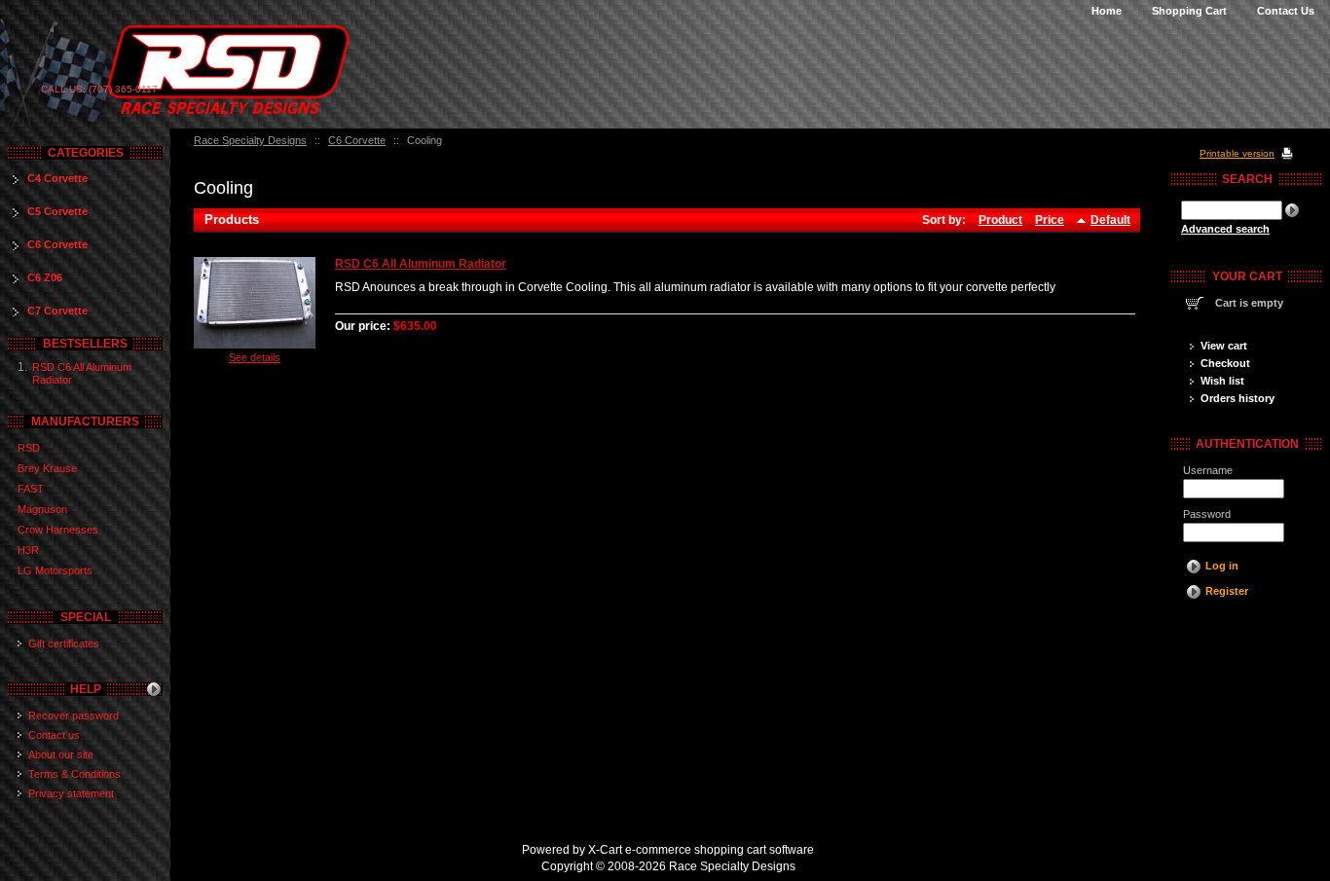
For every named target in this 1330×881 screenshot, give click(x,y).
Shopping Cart (1189, 11)
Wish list (1222, 380)
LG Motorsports (55, 570)
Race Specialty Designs (250, 140)
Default (1110, 220)
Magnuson (42, 509)
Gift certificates (63, 643)
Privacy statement (71, 793)
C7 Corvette (57, 310)
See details (254, 357)
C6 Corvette (357, 140)
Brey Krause (47, 468)
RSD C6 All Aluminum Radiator (420, 264)
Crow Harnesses (58, 529)
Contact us (54, 735)
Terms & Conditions (74, 774)
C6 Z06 (44, 277)
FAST (31, 489)
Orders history (1238, 398)
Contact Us (1285, 11)
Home (1106, 11)
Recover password (73, 715)
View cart (1224, 345)
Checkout (1225, 363)
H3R (28, 550)
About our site (60, 754)
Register (1226, 591)
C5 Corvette (57, 211)
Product (1000, 220)
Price (1049, 220)
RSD (29, 448)
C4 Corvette (57, 178)
